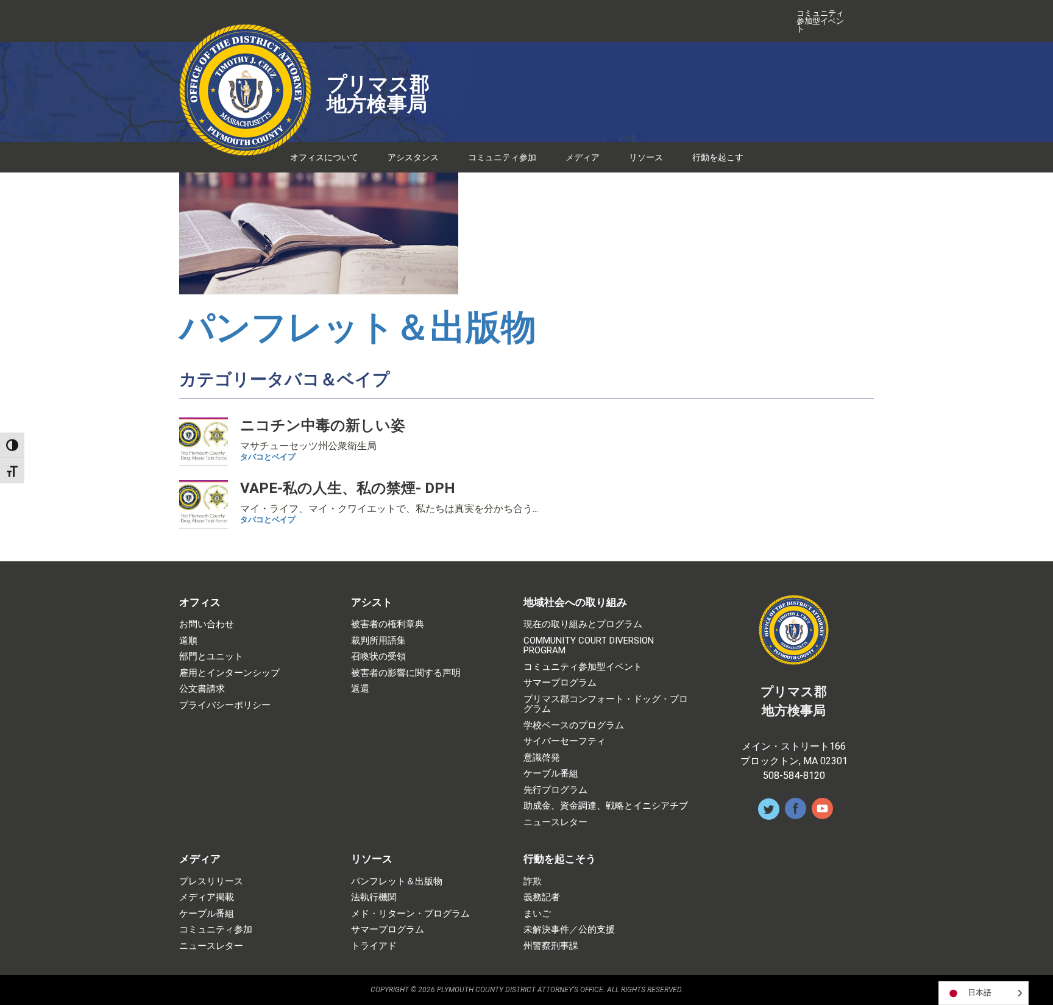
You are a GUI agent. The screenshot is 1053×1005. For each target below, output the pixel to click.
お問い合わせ (206, 624)
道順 (188, 641)
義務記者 (541, 897)
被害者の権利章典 (387, 624)
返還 (360, 689)
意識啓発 (541, 758)
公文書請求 (202, 689)
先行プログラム (555, 790)
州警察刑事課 (550, 946)
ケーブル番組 (550, 774)
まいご (537, 914)
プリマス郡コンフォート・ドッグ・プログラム (605, 704)
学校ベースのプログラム (573, 725)
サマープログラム (560, 683)
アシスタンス (413, 157)
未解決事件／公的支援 (569, 930)
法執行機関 (374, 897)
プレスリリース (211, 881)
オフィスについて (324, 157)
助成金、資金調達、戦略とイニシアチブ (605, 806)
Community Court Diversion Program (588, 646)
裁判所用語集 (378, 641)
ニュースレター (555, 822)
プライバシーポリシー (225, 705)
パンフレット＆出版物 (357, 327)
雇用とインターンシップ (229, 673)
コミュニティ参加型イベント (820, 21)
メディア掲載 (206, 897)
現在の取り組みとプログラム (582, 624)
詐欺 (532, 881)
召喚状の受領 (378, 657)
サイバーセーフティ (564, 741)
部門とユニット (211, 657)
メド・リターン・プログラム (410, 914)
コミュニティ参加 (502, 157)
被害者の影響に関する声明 (406, 673)
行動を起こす (717, 157)
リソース (646, 157)
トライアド (374, 946)
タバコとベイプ (268, 457)
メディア (583, 157)
